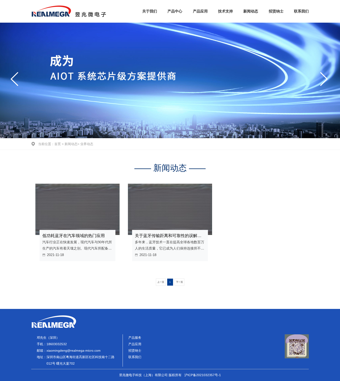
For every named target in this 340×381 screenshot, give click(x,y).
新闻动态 (250, 11)
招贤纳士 (276, 11)
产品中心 (174, 11)
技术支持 (225, 11)
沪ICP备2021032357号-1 (202, 375)
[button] (15, 80)
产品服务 (134, 337)
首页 (57, 144)
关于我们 (149, 11)
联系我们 (301, 11)
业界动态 (86, 144)
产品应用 (200, 11)
